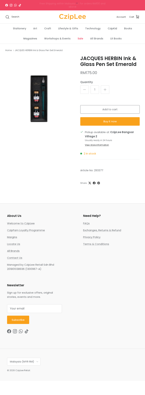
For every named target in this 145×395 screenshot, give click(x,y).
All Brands (96, 38)
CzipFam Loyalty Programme (26, 230)
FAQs (86, 223)
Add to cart (110, 109)
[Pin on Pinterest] (98, 183)
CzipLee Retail (22, 370)
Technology (93, 28)
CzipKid (112, 28)
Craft (47, 28)
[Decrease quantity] (84, 89)
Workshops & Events (57, 38)
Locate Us (13, 244)
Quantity (86, 82)
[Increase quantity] (105, 89)
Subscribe (18, 320)
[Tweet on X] (89, 183)
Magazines (30, 38)
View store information (97, 145)
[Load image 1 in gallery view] (38, 98)
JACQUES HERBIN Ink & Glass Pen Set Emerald (39, 50)
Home (8, 50)
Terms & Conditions (96, 244)
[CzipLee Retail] (72, 17)
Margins (12, 237)
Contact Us (14, 258)
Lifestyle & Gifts (68, 28)
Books (128, 28)
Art (35, 28)
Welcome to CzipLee (21, 223)
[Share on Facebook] (94, 183)
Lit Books (116, 38)
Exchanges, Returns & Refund (102, 230)
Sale (80, 38)
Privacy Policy (91, 237)
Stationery (19, 28)
